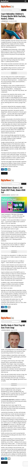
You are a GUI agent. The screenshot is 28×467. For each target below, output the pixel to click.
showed (6, 424)
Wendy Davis (5, 21)
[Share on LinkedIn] (5, 169)
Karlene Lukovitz (6, 195)
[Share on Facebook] (2, 169)
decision (5, 49)
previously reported (8, 399)
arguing (21, 128)
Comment (4, 173)
